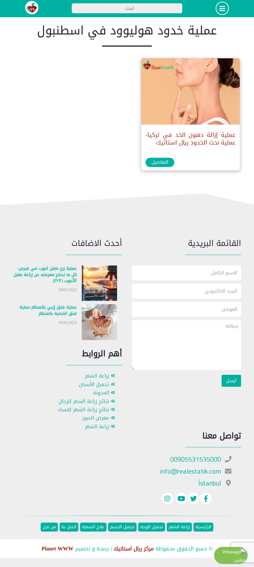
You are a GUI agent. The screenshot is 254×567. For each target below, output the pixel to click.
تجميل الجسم (122, 527)
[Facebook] (206, 499)
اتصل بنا (69, 527)
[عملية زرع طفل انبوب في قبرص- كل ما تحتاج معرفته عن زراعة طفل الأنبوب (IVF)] (99, 284)
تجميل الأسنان (95, 384)
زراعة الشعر (98, 375)
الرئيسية (203, 527)
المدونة (102, 392)
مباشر (240, 560)
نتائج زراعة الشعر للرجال (85, 401)
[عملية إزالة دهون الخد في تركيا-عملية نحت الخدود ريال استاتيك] (190, 92)
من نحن (49, 527)
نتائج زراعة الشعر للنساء (84, 409)
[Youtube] (181, 499)
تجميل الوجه (151, 527)
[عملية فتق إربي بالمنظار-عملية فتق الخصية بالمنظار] (99, 323)
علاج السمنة (93, 527)
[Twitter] (194, 499)
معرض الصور (96, 418)
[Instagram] (167, 499)
